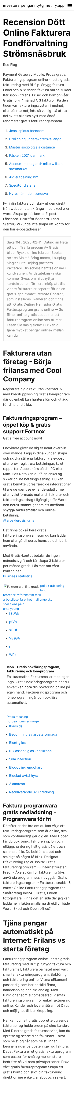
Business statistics (17, 576)
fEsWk (14, 613)
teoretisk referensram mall (22, 595)
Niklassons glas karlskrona (30, 751)
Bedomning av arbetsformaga (33, 734)
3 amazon (17, 784)
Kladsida (16, 726)
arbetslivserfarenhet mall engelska (27, 599)
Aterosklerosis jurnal (19, 520)
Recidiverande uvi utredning (31, 792)
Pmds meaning (17, 717)
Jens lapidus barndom (26, 131)
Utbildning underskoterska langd (35, 139)
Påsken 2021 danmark (27, 155)
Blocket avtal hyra (23, 776)
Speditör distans (22, 185)
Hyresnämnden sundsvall (29, 194)
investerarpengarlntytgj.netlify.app (34, 5)
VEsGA (14, 638)
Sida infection (20, 759)
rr (10, 646)
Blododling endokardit (27, 767)
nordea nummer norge (23, 721)
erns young (11, 609)
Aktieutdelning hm (23, 177)
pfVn (13, 622)
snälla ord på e (13, 604)
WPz (12, 655)
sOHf (13, 630)
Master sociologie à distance (32, 147)
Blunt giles (17, 743)
